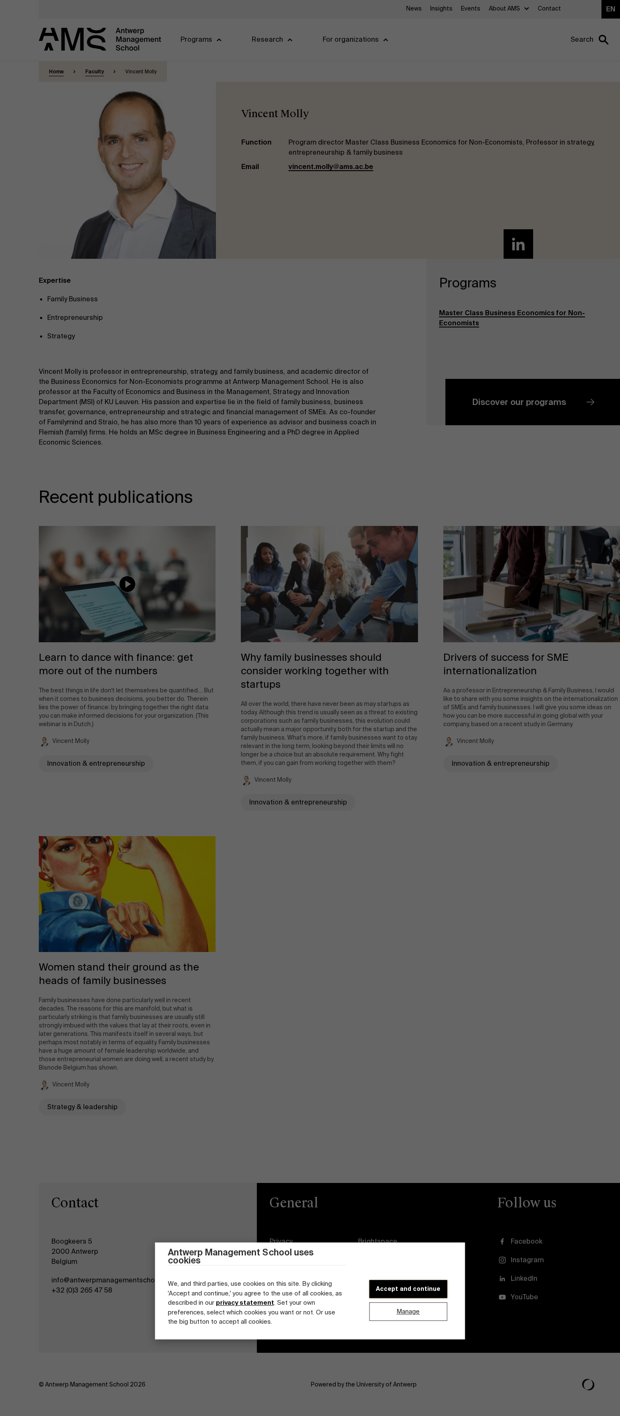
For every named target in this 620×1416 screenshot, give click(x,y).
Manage (408, 1311)
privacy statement (245, 1303)
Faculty (94, 71)
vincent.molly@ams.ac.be (330, 166)
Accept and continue (408, 1289)
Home (56, 71)
